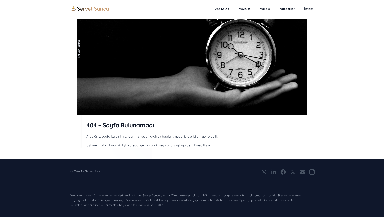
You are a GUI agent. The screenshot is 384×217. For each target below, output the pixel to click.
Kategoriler (287, 9)
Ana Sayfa (222, 9)
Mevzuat (244, 9)
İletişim (309, 9)
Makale (265, 9)
